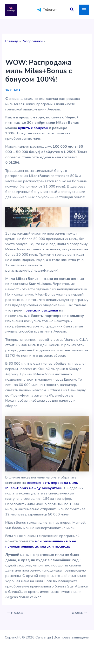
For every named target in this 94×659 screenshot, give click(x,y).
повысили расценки (40, 310)
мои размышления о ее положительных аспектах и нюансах (40, 544)
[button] (72, 10)
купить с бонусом (33, 127)
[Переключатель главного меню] (84, 10)
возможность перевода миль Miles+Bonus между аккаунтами (41, 485)
